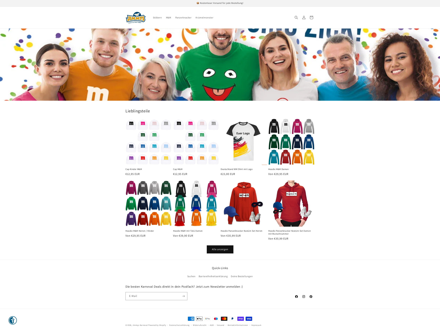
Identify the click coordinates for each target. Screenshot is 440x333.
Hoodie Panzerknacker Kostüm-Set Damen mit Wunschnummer (289, 232)
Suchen (191, 276)
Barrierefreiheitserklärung (213, 276)
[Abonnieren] (183, 296)
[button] (296, 17)
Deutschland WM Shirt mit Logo (236, 169)
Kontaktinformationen (238, 325)
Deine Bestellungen (242, 276)
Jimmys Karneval (140, 325)
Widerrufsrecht (200, 325)
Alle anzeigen (220, 249)
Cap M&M (177, 169)
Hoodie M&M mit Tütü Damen (188, 231)
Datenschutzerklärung (179, 325)
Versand (220, 325)
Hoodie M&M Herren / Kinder (139, 231)
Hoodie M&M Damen (278, 169)
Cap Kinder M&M (133, 169)
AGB (211, 325)
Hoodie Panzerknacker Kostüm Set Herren (241, 231)
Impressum (256, 325)
